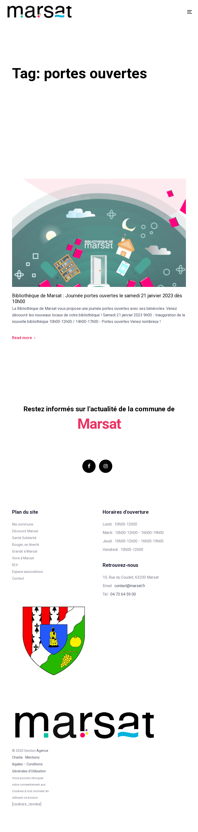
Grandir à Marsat (24, 551)
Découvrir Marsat (25, 531)
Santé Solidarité (24, 538)
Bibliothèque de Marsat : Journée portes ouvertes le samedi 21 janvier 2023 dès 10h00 (97, 298)
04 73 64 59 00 (123, 594)
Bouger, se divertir (25, 545)
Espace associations (27, 572)
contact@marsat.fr (129, 585)
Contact (18, 578)
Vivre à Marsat (23, 558)
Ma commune (22, 524)
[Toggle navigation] (161, 12)
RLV (15, 565)
